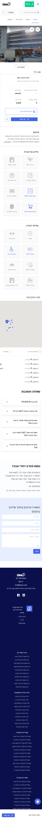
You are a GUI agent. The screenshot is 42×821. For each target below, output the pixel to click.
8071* (21, 582)
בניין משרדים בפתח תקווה (22, 667)
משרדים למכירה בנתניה (22, 805)
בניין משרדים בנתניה (21, 680)
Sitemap (22, 623)
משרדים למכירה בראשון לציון (22, 788)
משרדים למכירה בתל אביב (22, 782)
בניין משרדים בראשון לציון (22, 663)
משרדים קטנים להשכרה (22, 770)
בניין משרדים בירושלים (22, 677)
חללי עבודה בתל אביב (22, 696)
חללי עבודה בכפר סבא (22, 723)
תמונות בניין (21, 67)
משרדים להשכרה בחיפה (22, 767)
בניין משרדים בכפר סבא (22, 683)
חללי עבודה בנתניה (22, 720)
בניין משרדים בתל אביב (22, 656)
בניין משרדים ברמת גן (22, 660)
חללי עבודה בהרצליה (22, 710)
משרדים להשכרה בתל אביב (22, 736)
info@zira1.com (33, 482)
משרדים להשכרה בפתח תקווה (22, 747)
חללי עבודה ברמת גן (22, 700)
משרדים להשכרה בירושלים (22, 757)
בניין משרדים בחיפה (22, 687)
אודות (22, 620)
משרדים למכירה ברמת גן (22, 785)
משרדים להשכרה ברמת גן (22, 740)
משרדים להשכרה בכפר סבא (22, 763)
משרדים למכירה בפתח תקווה (22, 792)
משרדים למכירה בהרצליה (22, 795)
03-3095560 (34, 486)
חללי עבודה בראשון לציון (22, 703)
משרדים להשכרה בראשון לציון (22, 743)
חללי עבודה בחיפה (22, 727)
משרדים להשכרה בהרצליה (22, 750)
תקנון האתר (22, 617)
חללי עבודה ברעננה (22, 713)
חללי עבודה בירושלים (22, 717)
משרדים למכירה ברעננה (22, 798)
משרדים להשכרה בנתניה (22, 760)
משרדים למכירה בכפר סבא (22, 809)
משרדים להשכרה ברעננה (22, 753)
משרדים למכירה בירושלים (22, 802)
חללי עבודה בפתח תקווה (22, 707)
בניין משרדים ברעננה (22, 673)
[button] (10, 324)
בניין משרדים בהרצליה (22, 670)
